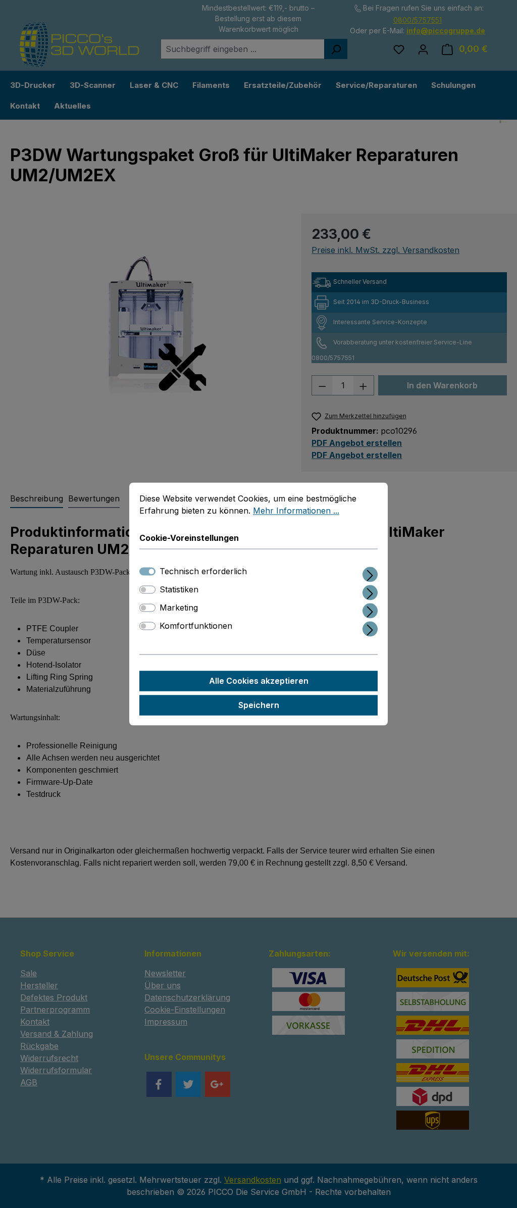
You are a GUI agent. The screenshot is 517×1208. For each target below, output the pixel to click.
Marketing (179, 608)
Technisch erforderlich (203, 572)
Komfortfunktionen (196, 626)
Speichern (258, 705)
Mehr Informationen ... (296, 511)
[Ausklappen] (370, 573)
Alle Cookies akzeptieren (258, 681)
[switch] (147, 590)
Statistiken (179, 590)
